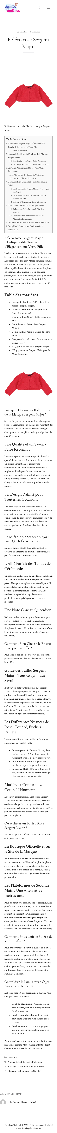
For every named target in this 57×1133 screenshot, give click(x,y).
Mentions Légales (25, 1128)
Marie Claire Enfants (33, 1044)
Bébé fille (23, 32)
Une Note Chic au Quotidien (24, 178)
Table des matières (19, 150)
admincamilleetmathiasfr (22, 1102)
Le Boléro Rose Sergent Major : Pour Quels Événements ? (26, 169)
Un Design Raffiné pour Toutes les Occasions (31, 164)
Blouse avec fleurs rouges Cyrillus (24, 1071)
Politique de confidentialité (41, 1125)
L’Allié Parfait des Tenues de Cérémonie (28, 175)
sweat (40, 1062)
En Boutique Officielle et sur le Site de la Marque (28, 211)
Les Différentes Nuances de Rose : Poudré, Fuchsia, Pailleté (30, 197)
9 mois (11, 1062)
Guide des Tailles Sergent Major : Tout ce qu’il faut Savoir (31, 190)
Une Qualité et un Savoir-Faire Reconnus (29, 161)
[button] (40, 7)
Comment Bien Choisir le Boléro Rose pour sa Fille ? (27, 183)
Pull (34, 1062)
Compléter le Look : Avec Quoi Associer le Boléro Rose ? (25, 228)
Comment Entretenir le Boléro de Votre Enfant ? (28, 222)
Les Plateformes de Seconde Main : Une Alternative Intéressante (28, 217)
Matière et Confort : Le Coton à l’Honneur (29, 202)
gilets (28, 1062)
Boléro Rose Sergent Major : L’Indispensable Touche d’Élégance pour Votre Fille (26, 145)
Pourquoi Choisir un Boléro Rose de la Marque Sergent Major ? (28, 156)
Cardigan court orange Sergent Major (26, 1066)
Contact (37, 1128)
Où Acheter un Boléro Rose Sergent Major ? (26, 205)
